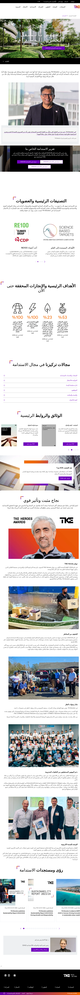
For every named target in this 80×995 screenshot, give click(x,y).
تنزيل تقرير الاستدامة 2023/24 (51, 162)
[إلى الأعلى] (1, 966)
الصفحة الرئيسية (72, 16)
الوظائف (72, 1)
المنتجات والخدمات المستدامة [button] (68, 376)
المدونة (18, 7)
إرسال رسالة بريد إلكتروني (40, 950)
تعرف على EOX (65, 478)
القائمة (7, 61)
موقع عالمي (60, 1)
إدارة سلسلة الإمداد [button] (71, 385)
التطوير (48, 7)
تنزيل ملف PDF (31, 444)
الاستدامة (33, 7)
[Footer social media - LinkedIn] (5, 976)
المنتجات (62, 7)
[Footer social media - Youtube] (8, 976)
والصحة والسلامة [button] (72, 395)
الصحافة (66, 1)
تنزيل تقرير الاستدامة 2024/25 (53, 48)
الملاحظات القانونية (15, 993)
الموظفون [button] (74, 390)
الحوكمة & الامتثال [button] (72, 380)
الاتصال (25, 7)
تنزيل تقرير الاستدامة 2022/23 (39, 167)
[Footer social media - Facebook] (14, 976)
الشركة (40, 7)
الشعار (23, 993)
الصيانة (55, 7)
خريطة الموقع (30, 993)
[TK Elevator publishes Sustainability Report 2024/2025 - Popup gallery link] (13, 892)
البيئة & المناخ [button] (73, 400)
